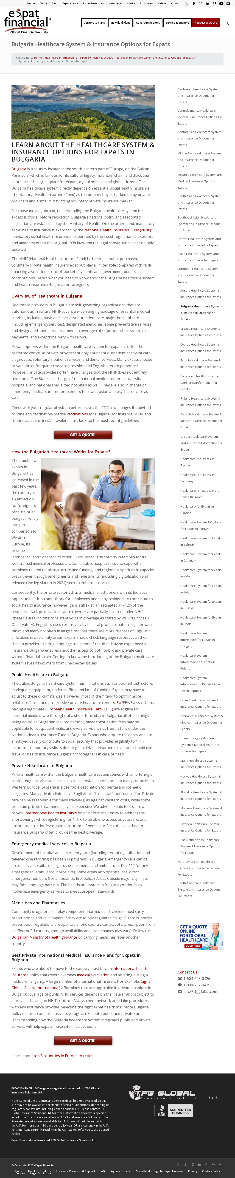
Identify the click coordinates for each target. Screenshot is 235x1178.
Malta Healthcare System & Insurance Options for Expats (200, 763)
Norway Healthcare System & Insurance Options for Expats (200, 779)
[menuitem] (31, 3)
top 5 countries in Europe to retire (63, 1055)
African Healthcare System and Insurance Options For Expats (199, 242)
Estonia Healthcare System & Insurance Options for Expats (200, 363)
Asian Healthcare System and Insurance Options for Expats (198, 257)
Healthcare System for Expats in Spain (201, 620)
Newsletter (116, 3)
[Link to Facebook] (193, 3)
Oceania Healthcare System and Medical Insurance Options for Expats (200, 181)
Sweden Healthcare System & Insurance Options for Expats (201, 827)
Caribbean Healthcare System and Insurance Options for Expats (198, 95)
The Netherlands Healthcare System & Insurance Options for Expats (200, 846)
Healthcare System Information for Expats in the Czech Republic (200, 684)
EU (119, 702)
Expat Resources (93, 3)
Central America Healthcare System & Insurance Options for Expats (200, 116)
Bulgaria (18, 168)
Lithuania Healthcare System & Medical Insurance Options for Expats (201, 722)
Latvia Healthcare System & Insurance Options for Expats (200, 703)
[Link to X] (186, 3)
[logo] (27, 22)
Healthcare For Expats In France (197, 462)
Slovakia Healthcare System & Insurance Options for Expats (201, 795)
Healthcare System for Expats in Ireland (201, 573)
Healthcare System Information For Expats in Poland (197, 661)
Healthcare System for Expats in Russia (201, 604)
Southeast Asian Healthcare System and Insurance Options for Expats (199, 223)
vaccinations (77, 414)
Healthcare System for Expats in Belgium (201, 541)
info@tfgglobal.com (200, 991)
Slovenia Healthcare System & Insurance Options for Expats (201, 811)
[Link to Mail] (228, 3)
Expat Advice (70, 3)
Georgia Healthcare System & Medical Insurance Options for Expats (201, 420)
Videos (162, 3)
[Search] (227, 22)
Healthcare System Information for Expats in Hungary (197, 639)
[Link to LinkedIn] (207, 3)
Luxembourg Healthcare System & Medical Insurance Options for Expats (200, 744)
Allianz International (41, 987)
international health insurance (51, 812)
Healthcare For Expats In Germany (197, 478)
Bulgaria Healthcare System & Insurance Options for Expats (90, 44)
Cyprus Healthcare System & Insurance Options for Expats (200, 347)
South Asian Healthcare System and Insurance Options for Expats (199, 202)
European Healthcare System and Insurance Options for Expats (198, 275)
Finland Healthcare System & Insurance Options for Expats (200, 401)
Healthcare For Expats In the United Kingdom (199, 493)
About (43, 3)
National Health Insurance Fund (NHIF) (117, 230)
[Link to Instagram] (200, 3)
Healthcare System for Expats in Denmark (201, 557)
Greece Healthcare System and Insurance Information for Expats (201, 442)
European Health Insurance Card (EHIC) (79, 709)
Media (131, 3)
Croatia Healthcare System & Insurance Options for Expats (201, 331)
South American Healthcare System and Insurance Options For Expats (199, 889)
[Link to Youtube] (221, 3)
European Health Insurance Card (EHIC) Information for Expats (199, 382)
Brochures (146, 3)
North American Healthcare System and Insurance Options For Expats (199, 868)
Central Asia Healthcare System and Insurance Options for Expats (199, 138)
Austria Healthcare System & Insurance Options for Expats (200, 293)
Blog (55, 3)
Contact (176, 3)
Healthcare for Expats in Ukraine (197, 509)
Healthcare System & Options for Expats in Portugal (200, 525)
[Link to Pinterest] (214, 3)
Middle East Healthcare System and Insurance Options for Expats (199, 159)
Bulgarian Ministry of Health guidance (44, 937)
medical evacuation (93, 974)
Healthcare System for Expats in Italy (201, 589)
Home (31, 3)
